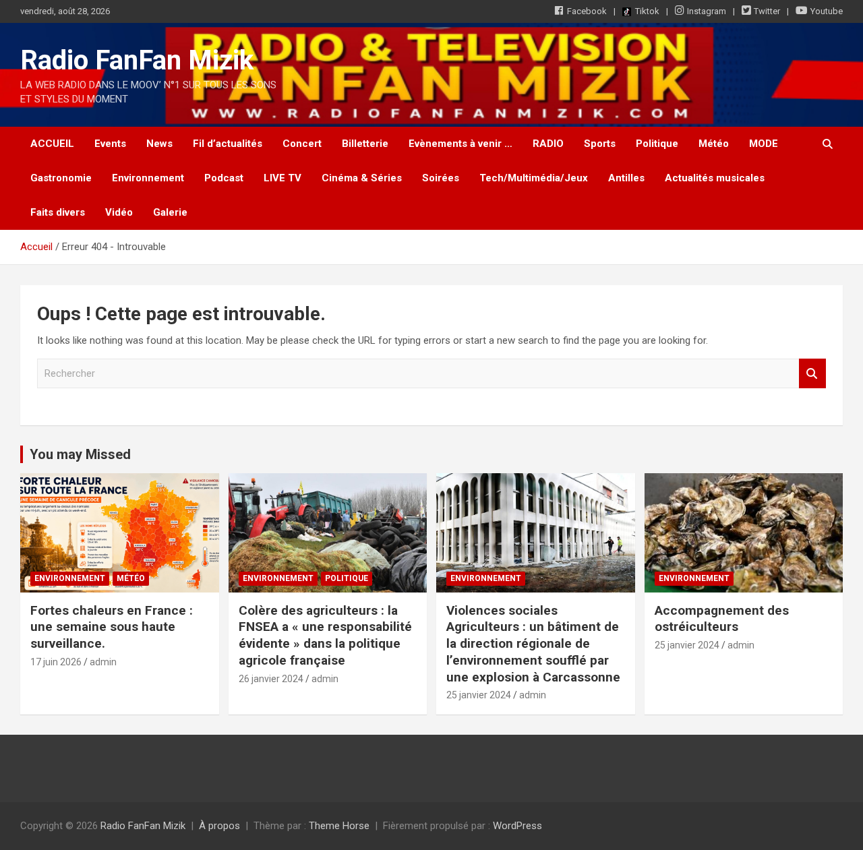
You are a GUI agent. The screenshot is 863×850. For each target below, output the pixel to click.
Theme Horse (339, 826)
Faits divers (57, 212)
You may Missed (80, 454)
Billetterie (365, 144)
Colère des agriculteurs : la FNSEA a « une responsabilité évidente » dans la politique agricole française (325, 635)
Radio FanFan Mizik (137, 60)
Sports (600, 144)
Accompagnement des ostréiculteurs (722, 619)
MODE (763, 144)
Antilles (626, 178)
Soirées (440, 178)
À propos (219, 826)
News (159, 144)
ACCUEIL (52, 144)
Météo (713, 144)
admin (103, 662)
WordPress (517, 826)
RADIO (548, 144)
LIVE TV (282, 178)
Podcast (223, 178)
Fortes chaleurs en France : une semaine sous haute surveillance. (111, 627)
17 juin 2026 (56, 662)
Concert (302, 144)
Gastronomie (61, 178)
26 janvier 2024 (271, 678)
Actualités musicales (715, 178)
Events (110, 144)
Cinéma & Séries (362, 178)
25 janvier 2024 (478, 695)
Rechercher (812, 374)
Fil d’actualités (227, 144)
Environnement (148, 178)
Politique (657, 144)
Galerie (170, 212)
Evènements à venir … (460, 144)
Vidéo (119, 212)
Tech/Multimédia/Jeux (533, 178)
